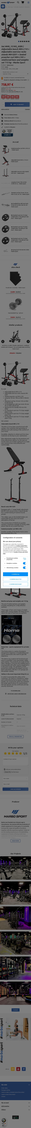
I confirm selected (15, 579)
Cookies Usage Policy (21, 545)
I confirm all (15, 574)
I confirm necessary (15, 584)
